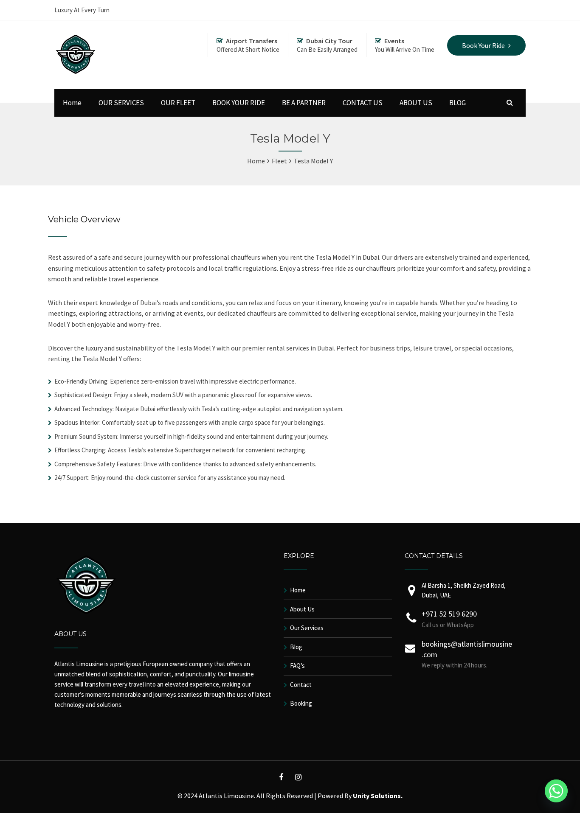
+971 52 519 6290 (449, 614)
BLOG (457, 102)
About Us (302, 609)
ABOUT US (416, 102)
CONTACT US (363, 102)
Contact (301, 685)
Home (72, 102)
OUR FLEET (178, 102)
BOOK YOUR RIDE (238, 102)
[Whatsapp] (556, 790)
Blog (296, 647)
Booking (301, 703)
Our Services (307, 628)
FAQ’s (297, 666)
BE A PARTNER (304, 102)
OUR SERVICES (121, 102)
